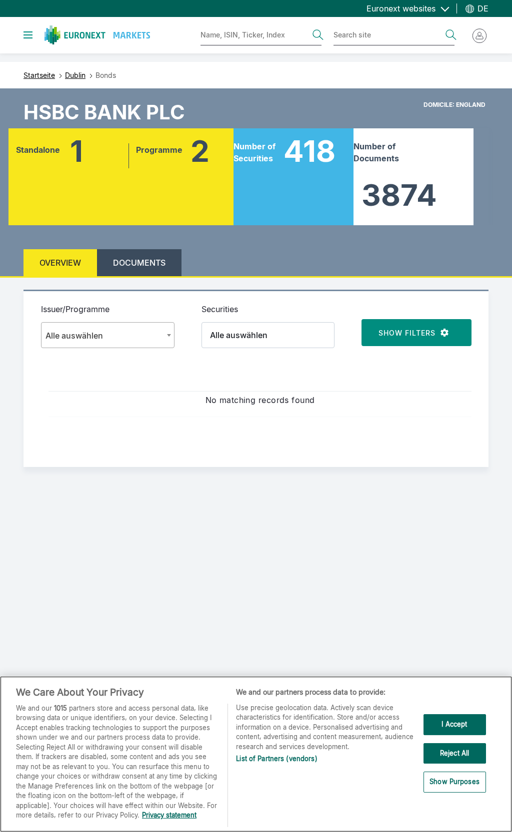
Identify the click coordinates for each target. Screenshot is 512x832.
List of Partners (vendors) (276, 759)
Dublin (75, 75)
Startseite (39, 75)
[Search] (318, 35)
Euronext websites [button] (402, 8)
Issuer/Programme (75, 309)
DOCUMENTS (139, 263)
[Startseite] (97, 34)
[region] (256, 754)
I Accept (454, 724)
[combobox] (107, 335)
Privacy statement (169, 815)
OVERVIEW (60, 263)
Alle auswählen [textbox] (74, 336)
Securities (220, 309)
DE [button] (481, 8)
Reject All (454, 753)
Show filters (409, 333)
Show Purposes (455, 782)
